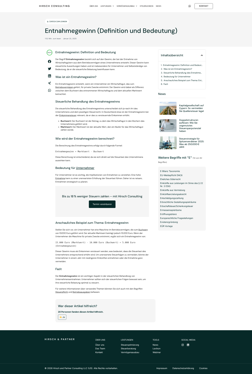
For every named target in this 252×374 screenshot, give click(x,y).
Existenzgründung (169, 222)
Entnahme (60, 178)
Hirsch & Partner (60, 339)
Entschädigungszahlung (171, 198)
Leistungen (106, 6)
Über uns (94, 6)
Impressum (161, 368)
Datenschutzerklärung (183, 368)
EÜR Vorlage (166, 226)
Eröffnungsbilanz (168, 214)
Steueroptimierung (130, 345)
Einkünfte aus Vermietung (172, 190)
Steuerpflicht (61, 292)
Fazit (166, 84)
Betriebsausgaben (81, 292)
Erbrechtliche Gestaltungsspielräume (178, 202)
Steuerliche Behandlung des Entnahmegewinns (183, 73)
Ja (63, 317)
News (158, 6)
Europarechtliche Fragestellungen (176, 218)
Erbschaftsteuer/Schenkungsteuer (176, 206)
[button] (49, 61)
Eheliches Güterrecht (170, 179)
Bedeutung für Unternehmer (177, 76)
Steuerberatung (128, 348)
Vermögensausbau (126, 6)
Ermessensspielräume (171, 210)
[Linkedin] (188, 345)
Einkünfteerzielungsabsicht (173, 194)
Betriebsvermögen (64, 87)
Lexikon (156, 348)
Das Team (100, 348)
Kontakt (99, 352)
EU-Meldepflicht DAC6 (171, 175)
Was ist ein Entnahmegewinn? (178, 69)
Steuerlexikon (146, 6)
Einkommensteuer (67, 115)
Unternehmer (85, 168)
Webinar (157, 352)
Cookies (203, 368)
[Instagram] (182, 345)
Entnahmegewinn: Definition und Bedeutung (183, 65)
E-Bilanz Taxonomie (170, 171)
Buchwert (143, 229)
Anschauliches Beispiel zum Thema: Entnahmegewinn (183, 80)
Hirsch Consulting (54, 6)
